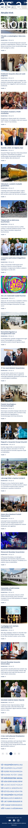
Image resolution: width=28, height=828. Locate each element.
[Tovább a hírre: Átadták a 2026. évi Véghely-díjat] (14, 136)
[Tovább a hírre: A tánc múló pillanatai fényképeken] (14, 725)
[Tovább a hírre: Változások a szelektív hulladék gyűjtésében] (14, 172)
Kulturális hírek (4, 444)
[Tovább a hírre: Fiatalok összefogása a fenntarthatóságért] (14, 393)
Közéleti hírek (4, 40)
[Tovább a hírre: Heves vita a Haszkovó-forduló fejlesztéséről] (14, 503)
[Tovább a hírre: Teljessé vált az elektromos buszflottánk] (14, 209)
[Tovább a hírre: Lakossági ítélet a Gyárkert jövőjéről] (14, 467)
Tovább (2, 50)
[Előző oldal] (2, 753)
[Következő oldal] (19, 753)
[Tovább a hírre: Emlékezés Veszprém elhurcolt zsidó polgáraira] (14, 62)
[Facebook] (14, 820)
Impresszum (14, 825)
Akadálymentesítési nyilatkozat (19, 823)
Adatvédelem (4, 823)
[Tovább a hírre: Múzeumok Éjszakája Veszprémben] (14, 540)
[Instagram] (18, 820)
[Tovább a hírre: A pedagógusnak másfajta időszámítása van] (14, 614)
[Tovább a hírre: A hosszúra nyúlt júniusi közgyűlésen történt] (14, 246)
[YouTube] (9, 820)
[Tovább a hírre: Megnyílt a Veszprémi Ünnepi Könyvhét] (14, 430)
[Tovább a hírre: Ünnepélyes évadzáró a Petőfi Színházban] (14, 100)
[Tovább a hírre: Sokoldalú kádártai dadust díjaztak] (14, 688)
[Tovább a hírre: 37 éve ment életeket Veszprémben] (14, 356)
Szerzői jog (10, 823)
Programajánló (4, 298)
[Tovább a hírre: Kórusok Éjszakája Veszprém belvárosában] (14, 651)
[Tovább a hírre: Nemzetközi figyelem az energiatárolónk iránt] (14, 320)
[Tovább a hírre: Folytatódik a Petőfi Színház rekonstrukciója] (14, 577)
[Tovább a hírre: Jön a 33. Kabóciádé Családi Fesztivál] (14, 284)
